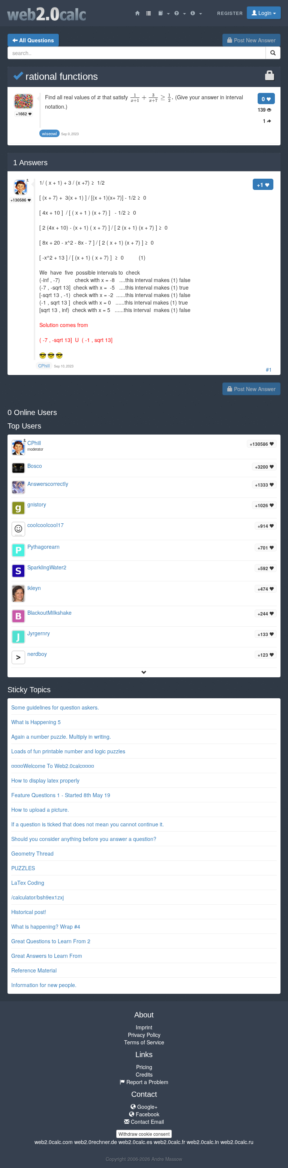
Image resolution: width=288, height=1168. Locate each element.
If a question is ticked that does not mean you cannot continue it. (87, 824)
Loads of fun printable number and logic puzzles (68, 751)
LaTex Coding (27, 882)
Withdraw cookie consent (144, 1134)
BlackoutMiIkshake (49, 612)
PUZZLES (23, 868)
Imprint (144, 1027)
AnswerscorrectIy (47, 483)
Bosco (34, 465)
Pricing (144, 1067)
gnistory (36, 504)
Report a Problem (146, 1082)
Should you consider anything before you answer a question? (83, 838)
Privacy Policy (144, 1034)
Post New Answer (254, 40)
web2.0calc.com (53, 1142)
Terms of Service (144, 1042)
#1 (269, 369)
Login (265, 12)
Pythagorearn (43, 546)
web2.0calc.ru (237, 1142)
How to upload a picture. (40, 809)
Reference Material (34, 970)
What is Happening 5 (36, 722)
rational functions (60, 76)
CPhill (34, 443)
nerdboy (37, 653)
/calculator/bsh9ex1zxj (37, 897)
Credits (144, 1074)
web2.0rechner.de (95, 1142)
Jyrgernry (38, 633)
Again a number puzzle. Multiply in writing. (61, 736)
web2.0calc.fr (169, 1142)
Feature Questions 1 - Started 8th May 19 (60, 795)
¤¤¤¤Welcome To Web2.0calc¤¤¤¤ (52, 765)
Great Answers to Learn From (46, 955)
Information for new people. (43, 985)
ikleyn (34, 587)
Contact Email (146, 1121)
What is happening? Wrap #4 (45, 926)
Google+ (147, 1106)
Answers (30, 162)
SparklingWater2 (46, 567)
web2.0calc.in (203, 1142)
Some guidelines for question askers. (55, 707)
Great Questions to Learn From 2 (50, 941)
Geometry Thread (32, 853)
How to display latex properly (45, 780)
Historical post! (28, 912)
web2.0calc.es (135, 1142)
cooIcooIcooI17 (45, 525)
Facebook (146, 1114)
